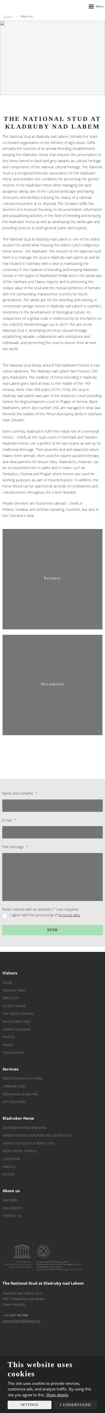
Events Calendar (17, 1029)
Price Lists (11, 998)
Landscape (11, 1159)
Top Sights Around (18, 1014)
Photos (9, 1037)
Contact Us (12, 1216)
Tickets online (14, 1006)
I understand (75, 1405)
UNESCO (9, 1167)
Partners (10, 1200)
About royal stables (20, 1151)
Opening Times (14, 990)
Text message (15, 846)
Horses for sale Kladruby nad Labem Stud (38, 1135)
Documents (12, 1208)
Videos (8, 1045)
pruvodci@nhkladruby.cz (22, 1320)
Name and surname (19, 793)
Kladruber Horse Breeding (24, 1128)
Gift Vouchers (14, 1102)
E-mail (9, 820)
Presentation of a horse (23, 1078)
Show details (57, 1394)
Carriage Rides (14, 1086)
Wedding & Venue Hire (20, 1094)
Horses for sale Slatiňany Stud (29, 1143)
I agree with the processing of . (45, 914)
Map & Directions (17, 1022)
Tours (7, 983)
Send (52, 930)
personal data (69, 914)
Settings (29, 1405)
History (9, 1174)
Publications (13, 1053)
